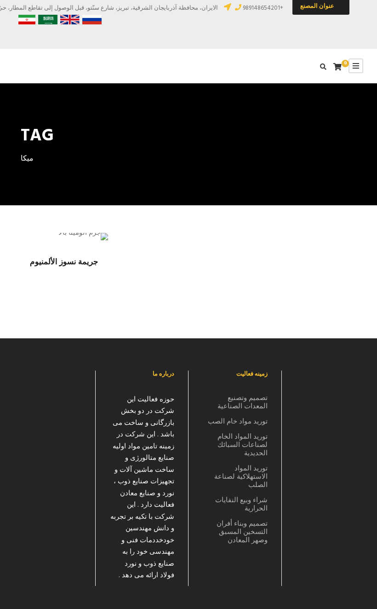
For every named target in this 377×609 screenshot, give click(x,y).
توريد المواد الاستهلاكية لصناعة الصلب (241, 477)
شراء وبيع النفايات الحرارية (241, 504)
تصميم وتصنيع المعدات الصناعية (242, 402)
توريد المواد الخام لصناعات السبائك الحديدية (242, 445)
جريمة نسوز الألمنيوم (64, 262)
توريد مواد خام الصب (238, 421)
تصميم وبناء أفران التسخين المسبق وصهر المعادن (242, 532)
